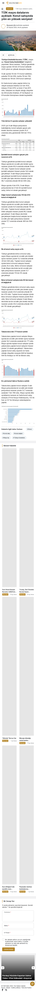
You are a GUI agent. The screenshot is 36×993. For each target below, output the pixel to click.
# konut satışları (18, 433)
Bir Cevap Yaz (9, 901)
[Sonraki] (33, 967)
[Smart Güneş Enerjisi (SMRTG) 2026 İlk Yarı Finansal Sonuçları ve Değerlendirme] (18, 967)
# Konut (29, 429)
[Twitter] (6, 989)
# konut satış (6, 433)
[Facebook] (2, 989)
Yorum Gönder (8, 949)
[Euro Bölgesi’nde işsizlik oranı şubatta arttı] (9, 819)
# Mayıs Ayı (6, 437)
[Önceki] (2, 967)
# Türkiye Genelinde (19, 437)
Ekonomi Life (11, 25)
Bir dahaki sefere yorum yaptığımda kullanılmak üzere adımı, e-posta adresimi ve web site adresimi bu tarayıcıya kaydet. (17, 942)
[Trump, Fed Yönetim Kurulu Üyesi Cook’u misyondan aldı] (26, 522)
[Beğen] (3, 55)
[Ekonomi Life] (14, 3)
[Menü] (3, 3)
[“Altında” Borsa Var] (9, 670)
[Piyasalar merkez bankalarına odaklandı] (26, 819)
